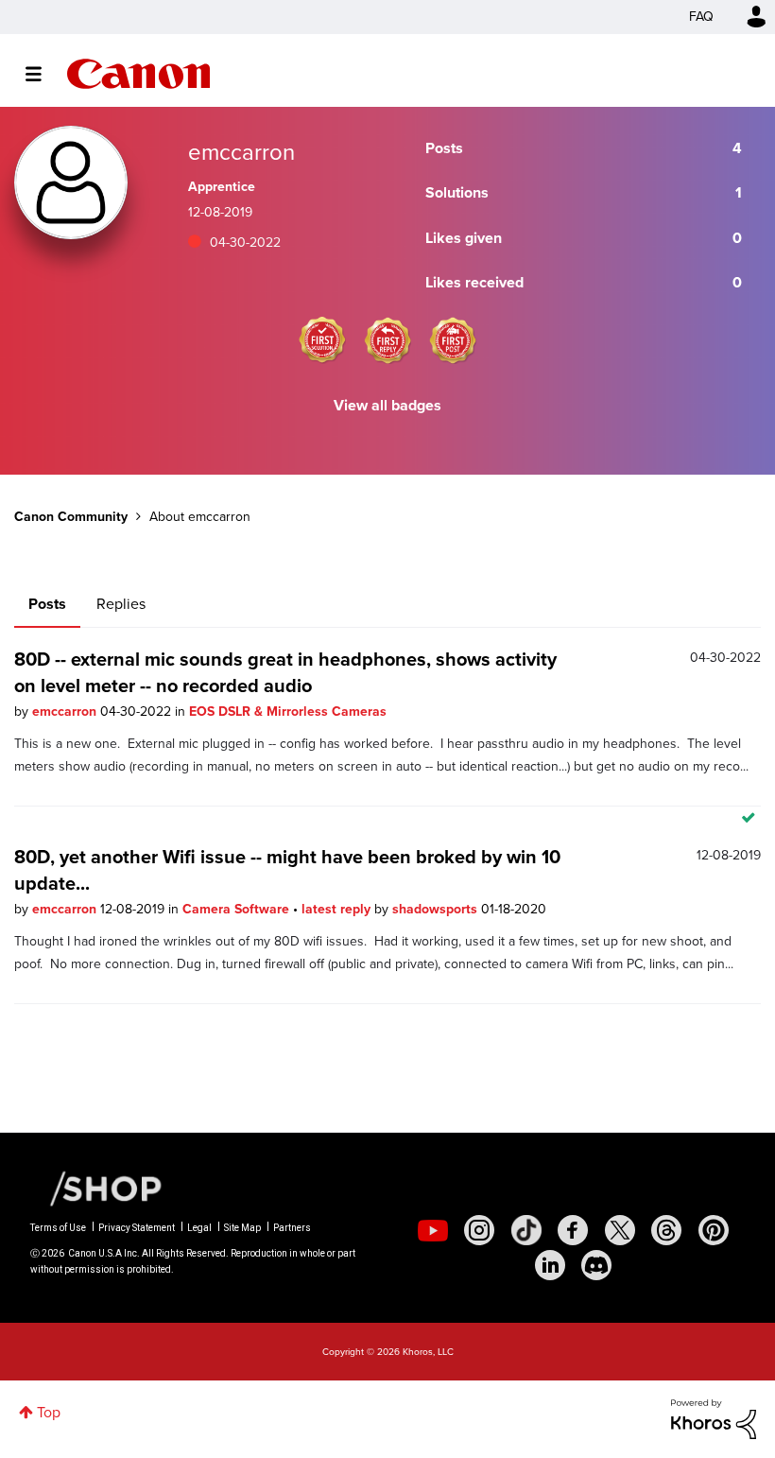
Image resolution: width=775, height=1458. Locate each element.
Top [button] (48, 1412)
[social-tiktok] (526, 1230)
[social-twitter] (620, 1230)
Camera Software (237, 909)
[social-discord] (596, 1265)
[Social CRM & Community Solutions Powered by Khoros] (713, 1418)
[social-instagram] (479, 1230)
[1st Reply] (387, 340)
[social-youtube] (433, 1230)
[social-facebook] (573, 1230)
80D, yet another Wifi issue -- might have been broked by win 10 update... (287, 869)
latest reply (337, 909)
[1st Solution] (322, 340)
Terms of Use (58, 1228)
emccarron (66, 711)
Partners (292, 1228)
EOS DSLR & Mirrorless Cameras (288, 711)
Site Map (242, 1228)
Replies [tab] (121, 604)
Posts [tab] (47, 604)
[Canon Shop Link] (96, 1187)
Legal (199, 1228)
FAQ (701, 16)
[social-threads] (666, 1230)
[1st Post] (452, 340)
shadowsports (436, 909)
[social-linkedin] (550, 1265)
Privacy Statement (136, 1228)
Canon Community (138, 74)
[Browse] (43, 73)
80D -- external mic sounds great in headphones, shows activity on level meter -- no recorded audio (285, 672)
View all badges (387, 405)
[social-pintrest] (713, 1230)
